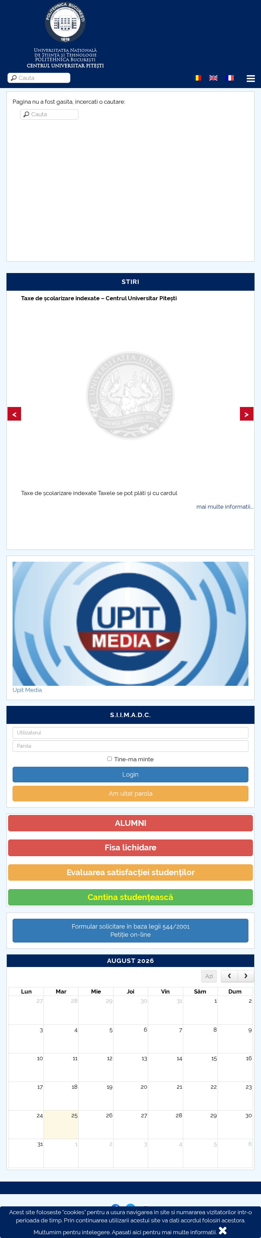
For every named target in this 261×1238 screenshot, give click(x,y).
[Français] (230, 77)
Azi (209, 976)
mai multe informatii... (225, 506)
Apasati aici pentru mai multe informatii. (164, 1232)
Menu (251, 78)
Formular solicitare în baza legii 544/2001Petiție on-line (131, 930)
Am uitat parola (131, 793)
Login (130, 774)
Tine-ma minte (134, 759)
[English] (213, 77)
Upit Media (27, 689)
